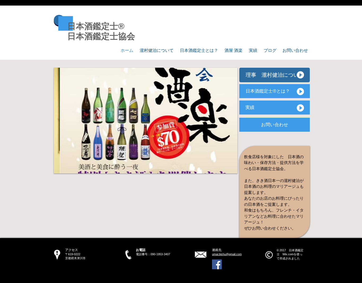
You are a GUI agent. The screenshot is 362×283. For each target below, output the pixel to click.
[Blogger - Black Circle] (256, 264)
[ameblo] (217, 264)
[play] (226, 169)
